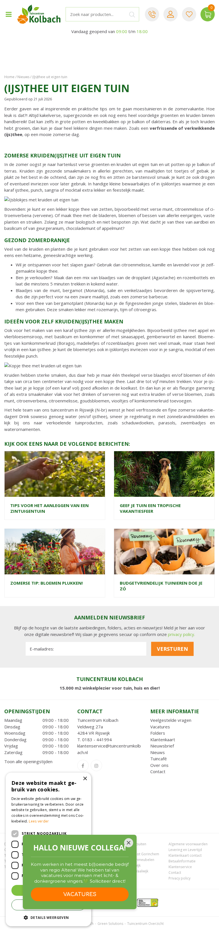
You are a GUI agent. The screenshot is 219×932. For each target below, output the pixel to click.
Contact (157, 771)
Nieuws (157, 752)
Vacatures (160, 727)
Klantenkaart (162, 739)
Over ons (159, 765)
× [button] (85, 779)
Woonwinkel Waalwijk (131, 871)
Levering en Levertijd (185, 850)
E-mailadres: (42, 649)
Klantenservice (180, 867)
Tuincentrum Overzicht (145, 923)
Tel (152, 14)
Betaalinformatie (182, 861)
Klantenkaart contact (185, 855)
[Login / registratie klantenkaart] (170, 14)
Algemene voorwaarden (188, 844)
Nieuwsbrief (162, 746)
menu (8, 14)
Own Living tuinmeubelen (134, 860)
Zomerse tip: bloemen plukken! (46, 583)
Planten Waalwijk (127, 865)
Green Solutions (110, 923)
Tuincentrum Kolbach (97, 720)
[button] (48, 917)
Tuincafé (158, 758)
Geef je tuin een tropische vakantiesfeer (150, 508)
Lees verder (39, 821)
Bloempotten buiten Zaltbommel (130, 846)
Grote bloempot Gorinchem (136, 854)
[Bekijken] (207, 14)
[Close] (128, 842)
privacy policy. (181, 634)
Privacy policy (179, 878)
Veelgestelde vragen (170, 720)
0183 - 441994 (97, 739)
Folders (157, 733)
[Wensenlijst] (189, 14)
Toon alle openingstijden (28, 761)
